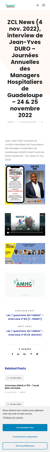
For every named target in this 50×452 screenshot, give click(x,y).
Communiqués (27, 121)
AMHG (11, 121)
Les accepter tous (25, 427)
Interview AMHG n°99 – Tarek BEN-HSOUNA (22, 387)
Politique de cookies (13, 417)
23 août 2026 (11, 392)
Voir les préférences (25, 446)
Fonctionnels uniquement (25, 437)
